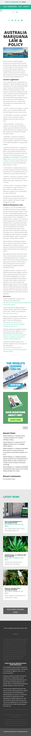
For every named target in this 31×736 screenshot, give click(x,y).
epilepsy (25, 256)
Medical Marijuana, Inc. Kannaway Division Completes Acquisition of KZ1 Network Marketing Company (14, 437)
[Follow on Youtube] (22, 20)
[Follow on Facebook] (9, 20)
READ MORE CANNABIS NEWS (15, 610)
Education (16, 628)
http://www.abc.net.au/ (12, 313)
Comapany (11, 628)
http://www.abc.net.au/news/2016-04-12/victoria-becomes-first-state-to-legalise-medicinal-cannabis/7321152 (14, 324)
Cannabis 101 (17, 524)
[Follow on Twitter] (12, 20)
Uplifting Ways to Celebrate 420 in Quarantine (15, 555)
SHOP (20, 6)
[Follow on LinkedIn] (18, 20)
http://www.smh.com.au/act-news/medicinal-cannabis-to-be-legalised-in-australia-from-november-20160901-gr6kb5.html (14, 337)
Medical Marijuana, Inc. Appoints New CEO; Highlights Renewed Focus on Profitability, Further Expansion (14, 444)
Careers (22, 628)
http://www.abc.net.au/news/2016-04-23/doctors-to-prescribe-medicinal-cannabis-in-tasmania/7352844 (15, 349)
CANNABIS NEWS (12, 6)
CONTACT (26, 6)
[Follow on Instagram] (15, 20)
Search (25, 427)
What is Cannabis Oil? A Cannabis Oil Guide (12, 589)
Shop (25, 628)
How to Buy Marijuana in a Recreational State (13, 522)
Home (5, 628)
